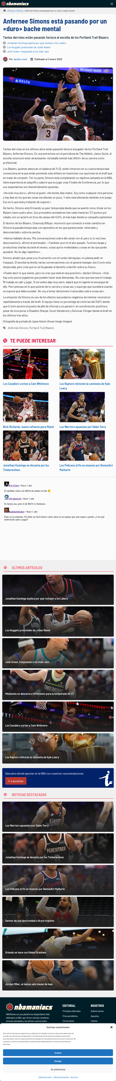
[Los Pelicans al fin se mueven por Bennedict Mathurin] (58, 880)
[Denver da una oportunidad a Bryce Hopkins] (58, 912)
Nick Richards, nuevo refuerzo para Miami (28, 427)
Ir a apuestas (15, 781)
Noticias (11, 10)
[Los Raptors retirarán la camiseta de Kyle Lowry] (58, 748)
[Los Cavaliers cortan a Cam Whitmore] (58, 717)
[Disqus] (58, 518)
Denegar (58, 1061)
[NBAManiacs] (15, 4)
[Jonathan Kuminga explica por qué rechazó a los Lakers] (58, 590)
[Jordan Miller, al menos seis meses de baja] (58, 975)
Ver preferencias (58, 1069)
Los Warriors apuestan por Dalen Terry (83, 427)
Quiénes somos (97, 1011)
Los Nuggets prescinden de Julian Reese (28, 47)
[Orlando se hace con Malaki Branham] (58, 944)
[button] (111, 1027)
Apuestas (95, 1016)
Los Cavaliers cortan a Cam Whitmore (26, 383)
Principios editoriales (72, 1011)
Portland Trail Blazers (41, 328)
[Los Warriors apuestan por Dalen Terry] (58, 817)
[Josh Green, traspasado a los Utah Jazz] (58, 653)
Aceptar (58, 1052)
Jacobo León (20, 59)
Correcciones (68, 1021)
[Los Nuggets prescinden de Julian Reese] (58, 621)
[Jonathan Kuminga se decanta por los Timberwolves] (58, 848)
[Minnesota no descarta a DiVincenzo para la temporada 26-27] (58, 685)
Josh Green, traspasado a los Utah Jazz (28, 51)
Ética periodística (70, 1016)
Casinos (94, 1021)
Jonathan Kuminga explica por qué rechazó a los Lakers (36, 43)
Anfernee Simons (18, 328)
